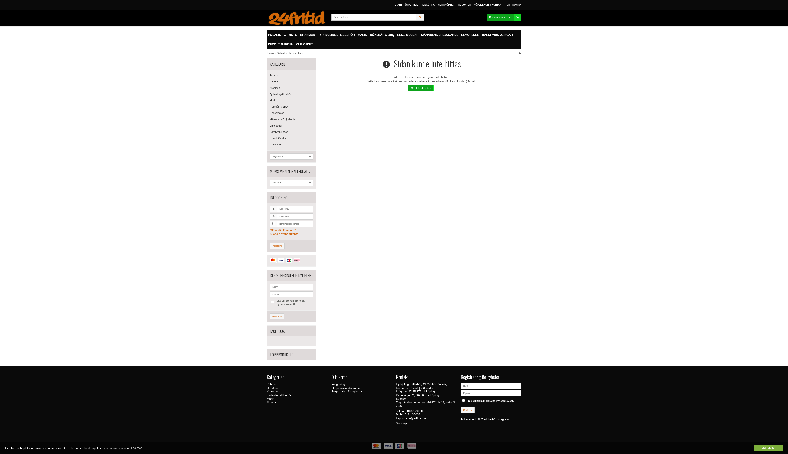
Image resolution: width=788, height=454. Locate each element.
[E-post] (491, 393)
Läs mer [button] (136, 447)
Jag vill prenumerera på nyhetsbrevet (290, 302)
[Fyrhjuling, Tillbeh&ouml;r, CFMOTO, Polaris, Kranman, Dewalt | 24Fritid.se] (297, 18)
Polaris (274, 75)
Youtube (486, 419)
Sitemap (401, 423)
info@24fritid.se (416, 418)
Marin (273, 100)
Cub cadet (275, 144)
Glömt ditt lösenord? (283, 230)
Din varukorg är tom (500, 17)
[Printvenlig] (519, 53)
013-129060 (415, 411)
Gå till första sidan (421, 88)
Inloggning (277, 246)
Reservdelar (277, 113)
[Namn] (491, 385)
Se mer (271, 402)
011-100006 (412, 414)
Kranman (275, 88)
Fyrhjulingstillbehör (280, 94)
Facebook (470, 419)
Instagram (502, 419)
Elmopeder (276, 125)
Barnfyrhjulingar (279, 131)
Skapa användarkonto (284, 234)
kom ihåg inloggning (289, 224)
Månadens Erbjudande (283, 119)
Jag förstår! (768, 447)
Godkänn (277, 316)
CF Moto (274, 81)
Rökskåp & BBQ (279, 106)
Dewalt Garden (278, 138)
